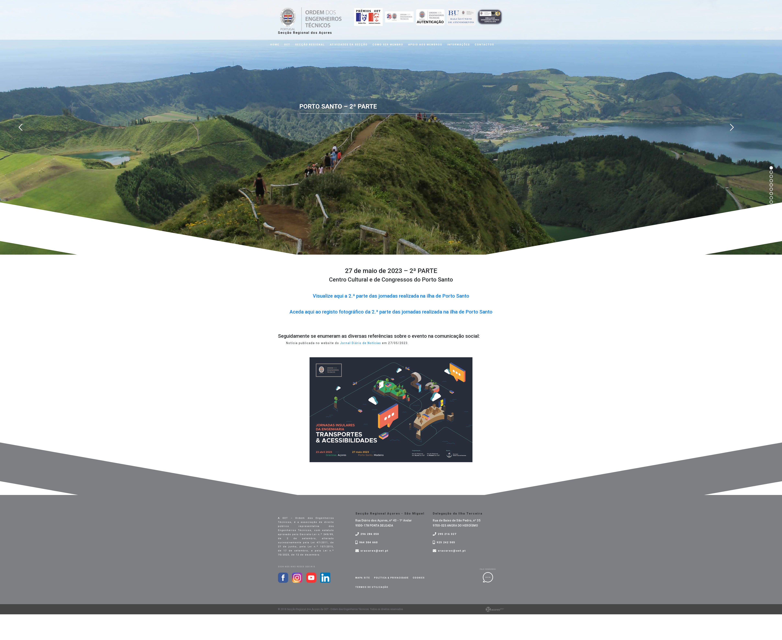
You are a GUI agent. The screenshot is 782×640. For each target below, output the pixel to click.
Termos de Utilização (371, 587)
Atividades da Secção (349, 44)
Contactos (484, 44)
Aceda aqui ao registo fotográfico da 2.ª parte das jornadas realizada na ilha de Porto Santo (391, 312)
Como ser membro (387, 44)
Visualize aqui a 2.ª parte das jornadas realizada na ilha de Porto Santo (391, 296)
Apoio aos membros (425, 44)
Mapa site (362, 578)
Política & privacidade (391, 578)
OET (287, 44)
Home (274, 44)
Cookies (419, 578)
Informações (458, 44)
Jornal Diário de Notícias (360, 343)
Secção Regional (310, 44)
